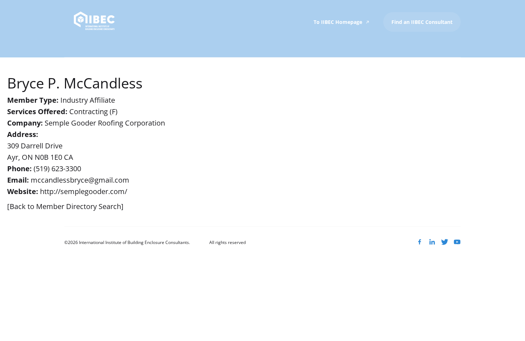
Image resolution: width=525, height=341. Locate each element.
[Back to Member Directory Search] (65, 206)
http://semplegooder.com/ (83, 191)
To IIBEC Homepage (339, 22)
